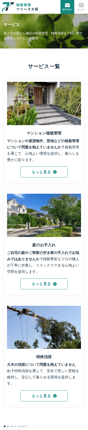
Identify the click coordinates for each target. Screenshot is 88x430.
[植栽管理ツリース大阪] (20, 7)
